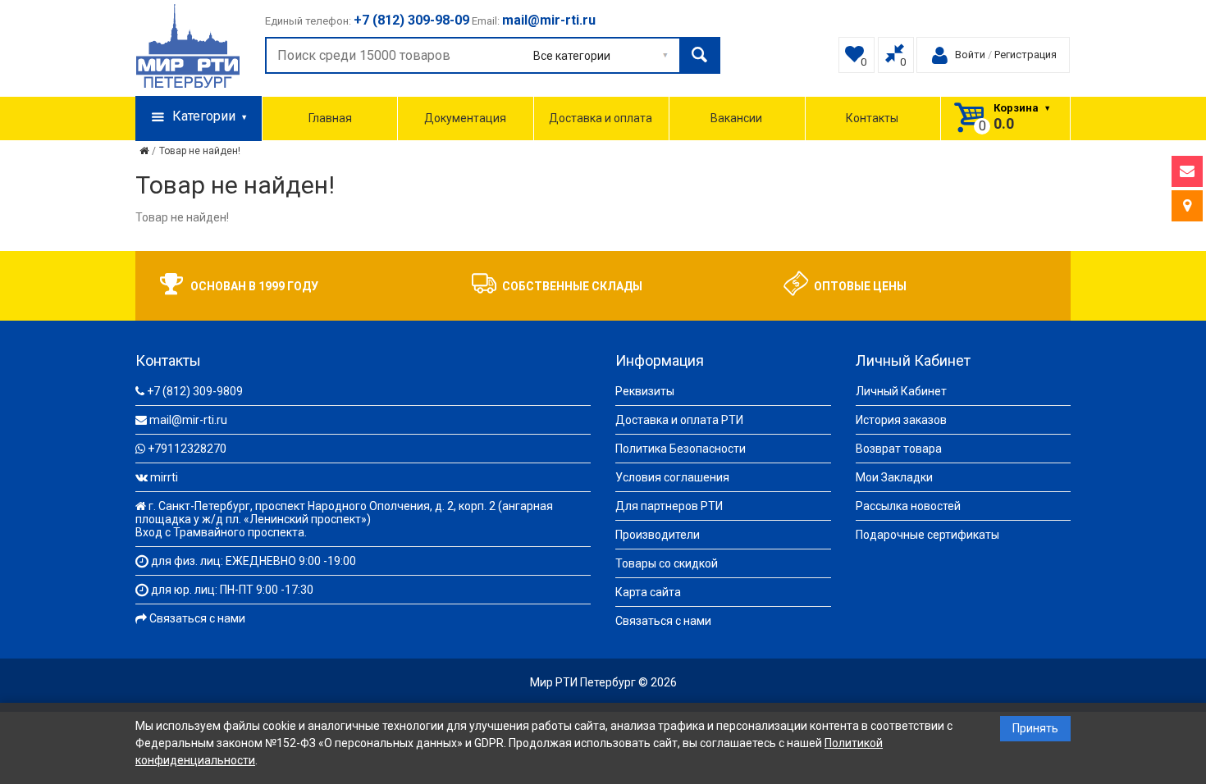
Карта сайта (648, 592)
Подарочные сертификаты (927, 534)
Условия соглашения (672, 477)
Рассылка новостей (908, 506)
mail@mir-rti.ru (188, 419)
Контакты (872, 118)
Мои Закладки (894, 477)
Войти (970, 54)
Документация (465, 118)
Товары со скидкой (666, 563)
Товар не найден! (199, 151)
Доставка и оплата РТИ (679, 419)
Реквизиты (644, 391)
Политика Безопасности (680, 448)
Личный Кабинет (901, 391)
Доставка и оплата (600, 118)
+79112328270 (187, 448)
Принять (1035, 728)
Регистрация (1025, 54)
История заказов (901, 419)
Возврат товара (899, 448)
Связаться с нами (197, 618)
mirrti (164, 477)
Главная (330, 118)
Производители (657, 534)
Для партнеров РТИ (669, 506)
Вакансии (736, 118)
